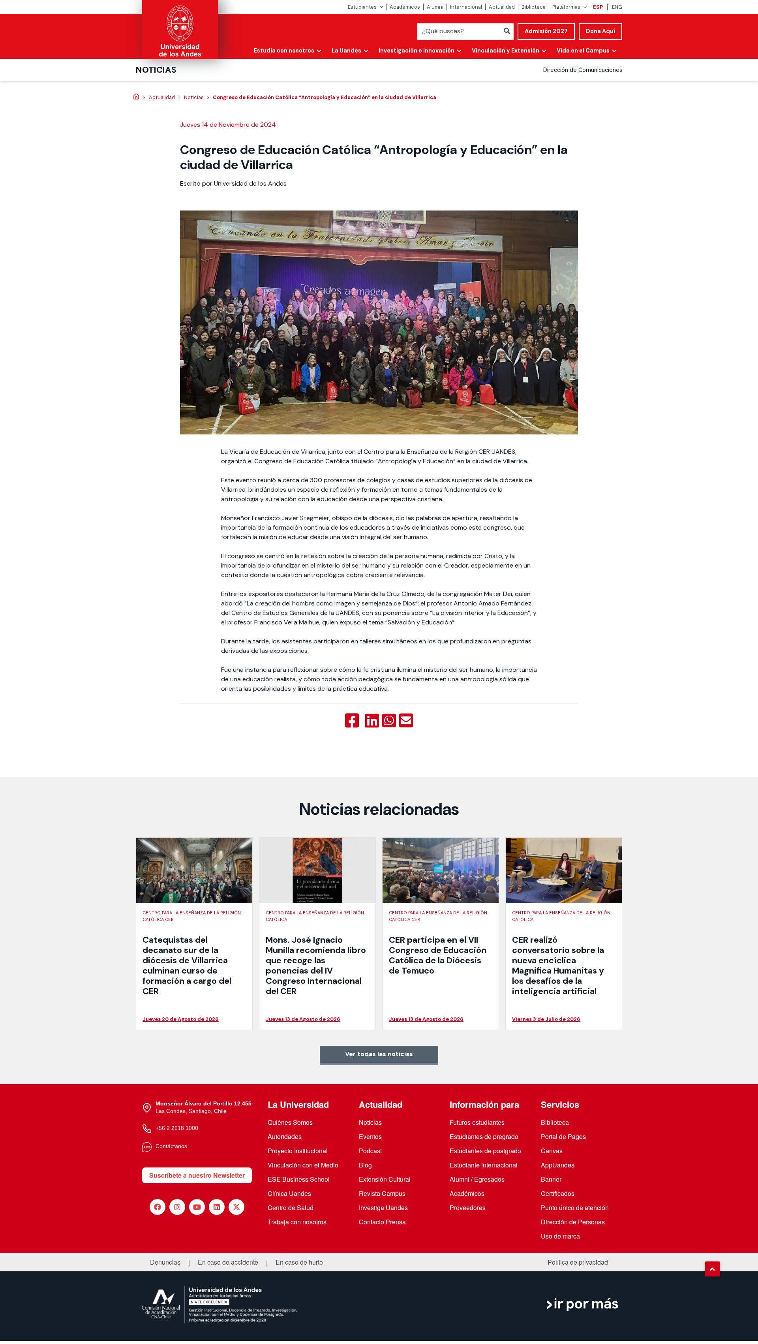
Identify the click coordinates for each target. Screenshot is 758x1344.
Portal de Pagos (563, 1136)
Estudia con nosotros (284, 50)
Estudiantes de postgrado (485, 1150)
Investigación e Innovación (416, 50)
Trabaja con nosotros (297, 1221)
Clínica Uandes (289, 1193)
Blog (365, 1164)
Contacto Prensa (382, 1221)
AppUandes (557, 1164)
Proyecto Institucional (298, 1150)
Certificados (557, 1193)
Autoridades (285, 1136)
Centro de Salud (290, 1207)
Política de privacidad (578, 1262)
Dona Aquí (600, 31)
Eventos (370, 1136)
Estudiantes (362, 7)
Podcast (370, 1150)
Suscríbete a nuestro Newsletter (197, 1175)
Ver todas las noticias (379, 1054)
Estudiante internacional (484, 1164)
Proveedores (468, 1207)
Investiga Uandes (383, 1207)
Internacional (466, 7)
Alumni (435, 7)
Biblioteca (534, 7)
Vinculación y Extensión (505, 50)
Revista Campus (382, 1193)
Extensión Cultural (385, 1179)
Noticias (156, 69)
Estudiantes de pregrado (484, 1136)
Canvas (552, 1150)
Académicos (405, 7)
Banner (551, 1179)
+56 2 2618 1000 (177, 1128)
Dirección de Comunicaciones (582, 69)
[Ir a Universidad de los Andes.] (136, 97)
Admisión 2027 (546, 31)
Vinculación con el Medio (303, 1164)
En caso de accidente (228, 1262)
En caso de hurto (299, 1262)
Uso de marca (560, 1236)
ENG (617, 7)
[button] (712, 1268)
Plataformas (566, 7)
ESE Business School (299, 1179)
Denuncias (165, 1262)
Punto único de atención (575, 1207)
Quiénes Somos (290, 1122)
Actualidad (502, 7)
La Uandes (346, 50)
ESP (598, 7)
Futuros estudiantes (477, 1122)
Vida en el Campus (583, 50)
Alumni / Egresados (477, 1179)
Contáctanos (171, 1146)
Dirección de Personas (573, 1221)
